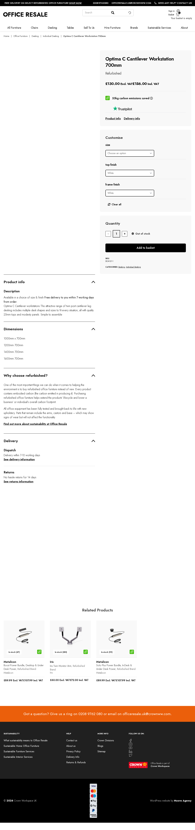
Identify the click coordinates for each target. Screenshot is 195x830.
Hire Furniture (112, 28)
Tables (70, 28)
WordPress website (160, 800)
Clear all (116, 204)
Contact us (71, 740)
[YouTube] (160, 748)
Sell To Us (89, 28)
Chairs (34, 28)
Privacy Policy (73, 751)
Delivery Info (72, 757)
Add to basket (146, 248)
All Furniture (14, 28)
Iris (51, 672)
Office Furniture (20, 36)
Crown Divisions (106, 740)
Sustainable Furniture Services (19, 751)
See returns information (18, 482)
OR (51, 568)
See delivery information (19, 459)
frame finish (112, 185)
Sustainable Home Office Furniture (21, 746)
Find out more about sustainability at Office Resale (35, 424)
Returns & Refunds (76, 762)
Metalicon (8, 673)
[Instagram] (160, 744)
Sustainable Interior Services (18, 757)
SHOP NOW (75, 3)
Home (6, 36)
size (107, 145)
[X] (160, 755)
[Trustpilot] (145, 108)
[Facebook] (160, 740)
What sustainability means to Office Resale (26, 740)
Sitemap (102, 751)
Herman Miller (103, 571)
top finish (111, 165)
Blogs (100, 746)
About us (71, 746)
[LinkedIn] (160, 751)
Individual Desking (51, 36)
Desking (52, 28)
